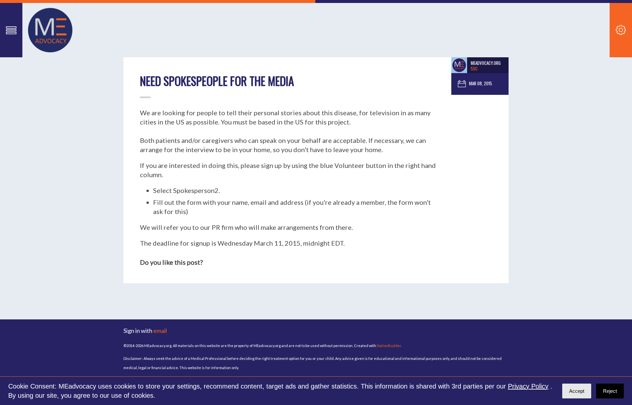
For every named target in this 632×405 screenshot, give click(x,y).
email (160, 330)
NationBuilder (389, 345)
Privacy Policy (528, 386)
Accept (576, 391)
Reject (610, 391)
